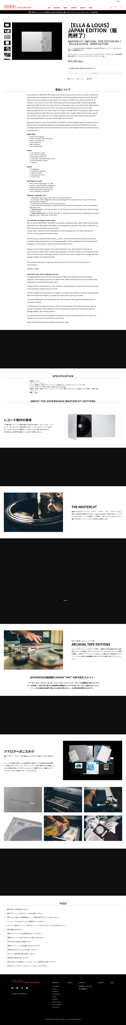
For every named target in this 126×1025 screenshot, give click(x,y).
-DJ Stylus (54, 989)
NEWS (90, 8)
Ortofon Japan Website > (20, 994)
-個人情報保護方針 (83, 989)
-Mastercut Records (57, 1002)
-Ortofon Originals (56, 1004)
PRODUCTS (57, 8)
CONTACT (83, 8)
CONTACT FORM (33, 269)
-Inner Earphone (56, 994)
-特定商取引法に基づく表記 (85, 986)
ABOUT (65, 8)
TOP (49, 8)
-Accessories (55, 991)
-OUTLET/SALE (55, 1007)
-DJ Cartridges (55, 986)
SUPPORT (74, 8)
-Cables (54, 996)
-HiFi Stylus (55, 999)
